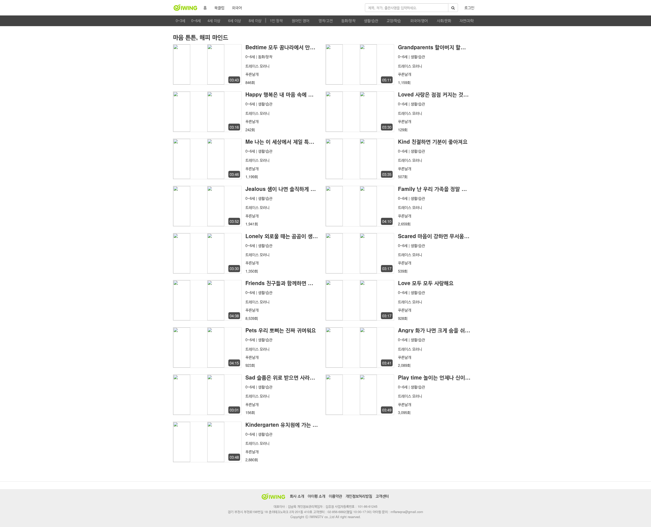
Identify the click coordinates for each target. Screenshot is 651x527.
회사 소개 (297, 496)
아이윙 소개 (316, 496)
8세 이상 (255, 20)
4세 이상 (214, 20)
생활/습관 (371, 20)
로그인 (469, 7)
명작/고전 (326, 20)
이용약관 (335, 496)
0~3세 (180, 20)
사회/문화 (444, 20)
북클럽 (219, 7)
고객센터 (382, 496)
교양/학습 (394, 20)
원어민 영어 (300, 20)
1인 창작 (276, 20)
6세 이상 (234, 20)
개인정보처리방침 (359, 496)
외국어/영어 (419, 20)
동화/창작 (348, 20)
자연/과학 (467, 20)
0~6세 (196, 20)
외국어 (237, 7)
